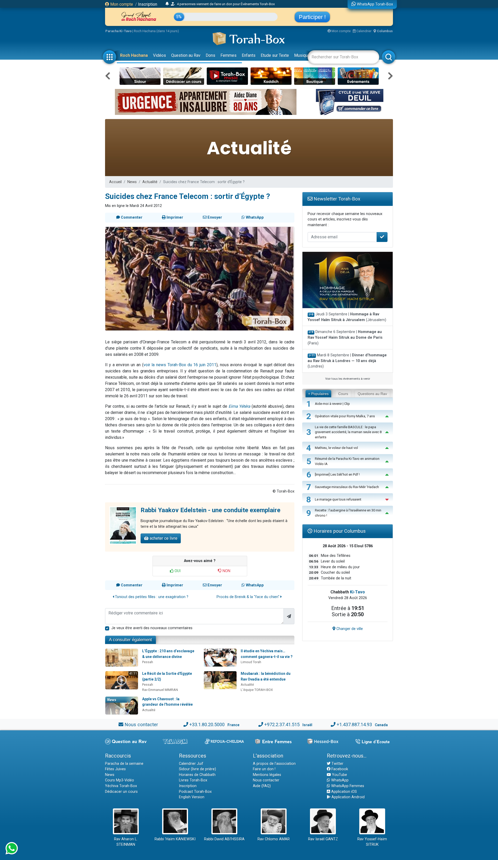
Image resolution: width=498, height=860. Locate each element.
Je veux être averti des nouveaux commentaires (151, 628)
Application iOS (343, 791)
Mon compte (121, 4)
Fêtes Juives (115, 769)
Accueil (115, 182)
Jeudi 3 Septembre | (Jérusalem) (347, 317)
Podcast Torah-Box (195, 791)
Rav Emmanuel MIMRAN (160, 690)
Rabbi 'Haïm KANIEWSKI (175, 839)
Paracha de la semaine (124, 763)
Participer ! (312, 17)
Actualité (149, 182)
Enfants (248, 55)
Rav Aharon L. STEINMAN (125, 842)
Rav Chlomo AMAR (274, 839)
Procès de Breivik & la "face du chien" (248, 597)
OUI (177, 571)
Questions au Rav (372, 394)
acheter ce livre (163, 538)
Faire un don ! (264, 769)
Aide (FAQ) (262, 786)
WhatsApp (339, 780)
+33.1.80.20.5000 (207, 724)
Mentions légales (267, 775)
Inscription (147, 4)
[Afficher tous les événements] (167, 4)
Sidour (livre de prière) (197, 769)
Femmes (228, 55)
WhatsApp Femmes (347, 786)
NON (226, 571)
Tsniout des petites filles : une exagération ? (151, 597)
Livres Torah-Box (193, 780)
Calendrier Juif (191, 763)
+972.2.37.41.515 (282, 724)
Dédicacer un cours (121, 791)
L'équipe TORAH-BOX (257, 690)
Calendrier (363, 31)
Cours (343, 394)
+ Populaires (318, 394)
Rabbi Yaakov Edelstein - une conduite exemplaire (210, 510)
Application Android (347, 797)
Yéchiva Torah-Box (121, 786)
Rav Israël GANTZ (323, 839)
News (132, 182)
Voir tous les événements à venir (347, 378)
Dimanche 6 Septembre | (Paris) (345, 337)
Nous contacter (141, 724)
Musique (302, 55)
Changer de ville (349, 629)
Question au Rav (185, 55)
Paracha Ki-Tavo (118, 31)
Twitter (336, 763)
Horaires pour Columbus (339, 531)
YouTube (339, 775)
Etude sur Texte (275, 55)
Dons (210, 55)
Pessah (147, 662)
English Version (191, 797)
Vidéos (159, 55)
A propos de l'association (274, 763)
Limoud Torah (251, 662)
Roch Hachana (134, 55)
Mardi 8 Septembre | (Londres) (347, 361)
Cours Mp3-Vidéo (119, 780)
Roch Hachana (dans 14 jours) (156, 31)
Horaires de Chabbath (197, 775)
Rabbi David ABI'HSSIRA (224, 839)
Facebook (339, 769)
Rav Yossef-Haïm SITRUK (372, 842)
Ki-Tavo (357, 591)
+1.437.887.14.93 (354, 724)
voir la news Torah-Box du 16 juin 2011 (179, 364)
